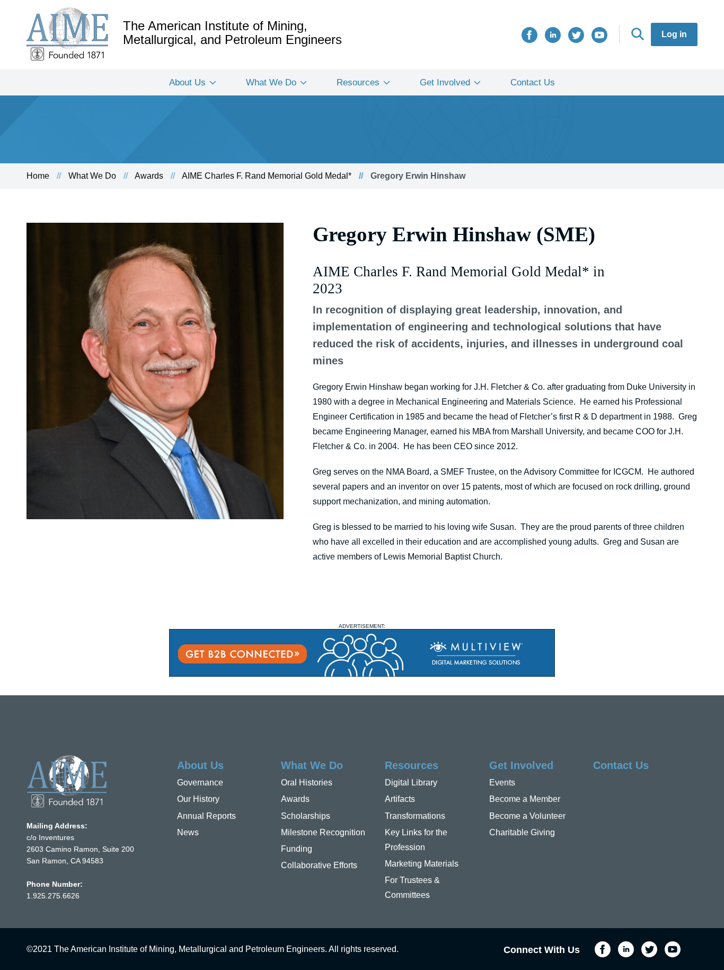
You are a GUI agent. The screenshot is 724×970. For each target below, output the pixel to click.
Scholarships (305, 815)
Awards (149, 175)
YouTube (599, 35)
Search (637, 34)
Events (502, 782)
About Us (187, 82)
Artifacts (400, 798)
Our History (198, 798)
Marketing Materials (421, 863)
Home (38, 175)
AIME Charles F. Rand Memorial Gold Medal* (266, 175)
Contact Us (532, 82)
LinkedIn (553, 35)
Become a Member (524, 798)
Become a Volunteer (527, 815)
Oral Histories (306, 782)
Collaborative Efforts (319, 865)
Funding (296, 848)
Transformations (415, 815)
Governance (200, 782)
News (188, 832)
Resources (358, 82)
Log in (674, 34)
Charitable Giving (522, 832)
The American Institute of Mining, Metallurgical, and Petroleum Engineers (232, 33)
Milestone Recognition (323, 832)
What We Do (271, 82)
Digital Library (411, 782)
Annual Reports (206, 815)
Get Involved (445, 82)
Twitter (576, 35)
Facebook (529, 35)
